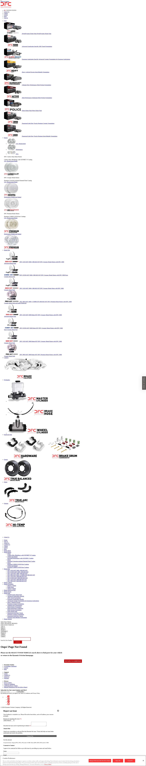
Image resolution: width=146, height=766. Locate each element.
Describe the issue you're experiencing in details (17, 725)
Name (5, 751)
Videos (6, 13)
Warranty (6, 678)
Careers (6, 668)
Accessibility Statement (10, 666)
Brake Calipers (8, 582)
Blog (5, 16)
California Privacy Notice (11, 685)
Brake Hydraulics (8, 584)
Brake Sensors (8, 619)
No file (5, 740)
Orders (6, 15)
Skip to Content (5, 1)
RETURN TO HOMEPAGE (73, 661)
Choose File (30, 736)
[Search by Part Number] (1, 0)
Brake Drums (7, 591)
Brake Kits (7, 569)
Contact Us (7, 675)
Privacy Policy (8, 682)
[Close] (58, 710)
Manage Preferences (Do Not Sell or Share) (15, 687)
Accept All (129, 760)
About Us (6, 12)
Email (5, 755)
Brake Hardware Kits (9, 590)
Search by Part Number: (6, 640)
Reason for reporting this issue (12, 719)
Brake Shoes (7, 550)
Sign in (6, 18)
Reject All (118, 760)
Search (3, 634)
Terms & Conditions (9, 684)
